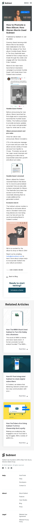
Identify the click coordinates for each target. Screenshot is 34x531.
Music (20, 270)
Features (21, 496)
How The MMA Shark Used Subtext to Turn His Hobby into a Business (16, 332)
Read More (22, 349)
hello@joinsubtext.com (14, 256)
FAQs (20, 479)
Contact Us (22, 485)
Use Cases (14, 270)
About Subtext (23, 493)
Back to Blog (13, 276)
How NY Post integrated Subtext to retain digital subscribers (15, 379)
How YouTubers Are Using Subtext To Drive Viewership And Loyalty (16, 425)
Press (21, 507)
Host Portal (22, 475)
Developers (22, 482)
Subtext (18, 37)
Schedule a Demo (17, 290)
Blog (20, 503)
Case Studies (23, 500)
